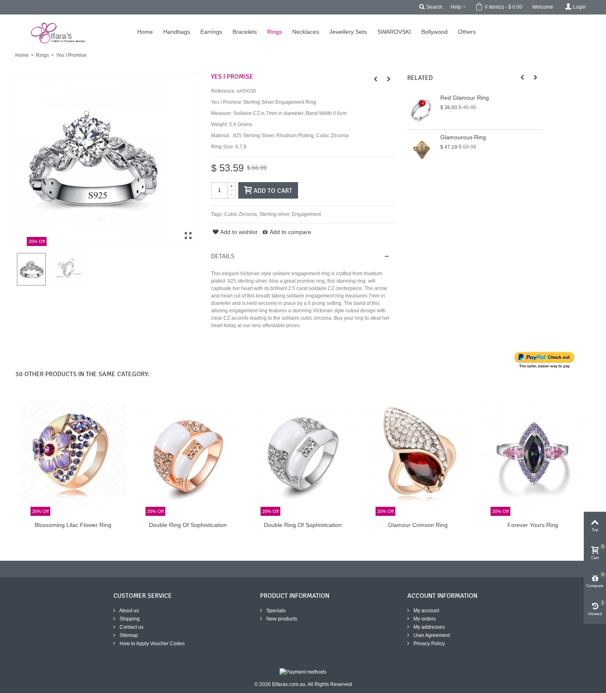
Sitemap (128, 635)
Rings (42, 55)
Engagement (306, 214)
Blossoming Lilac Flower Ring (73, 525)
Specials (275, 610)
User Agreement (431, 635)
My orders (424, 619)
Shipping (129, 619)
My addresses (428, 627)
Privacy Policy (428, 643)
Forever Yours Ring (532, 525)
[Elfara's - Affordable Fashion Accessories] (11, 18)
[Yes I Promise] (107, 160)
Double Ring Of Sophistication (188, 525)
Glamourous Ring (463, 137)
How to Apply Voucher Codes (151, 643)
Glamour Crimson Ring (418, 525)
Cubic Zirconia (240, 214)
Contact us (130, 627)
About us (128, 610)
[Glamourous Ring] (421, 149)
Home (22, 55)
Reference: (223, 91)
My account (425, 610)
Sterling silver (274, 214)
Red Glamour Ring (464, 97)
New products (281, 619)
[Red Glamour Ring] (421, 110)
